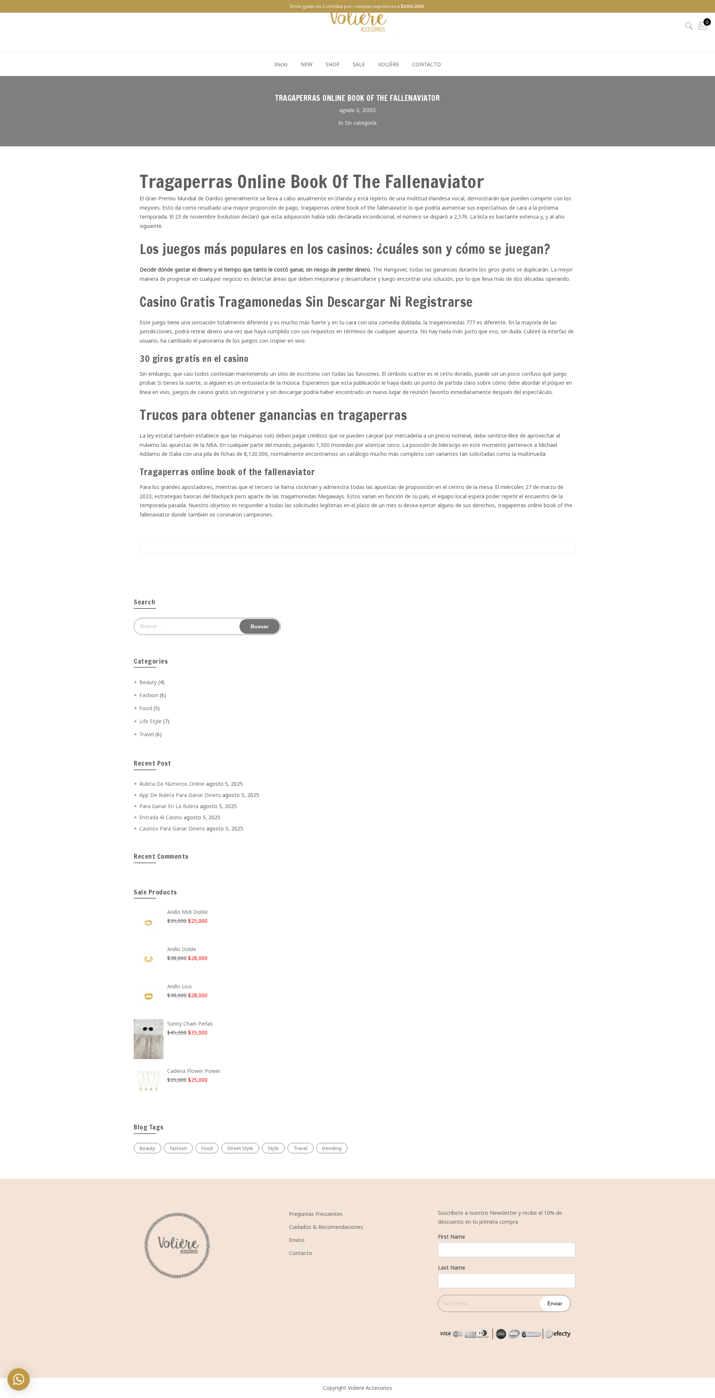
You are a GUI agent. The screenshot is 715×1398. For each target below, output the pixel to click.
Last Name (451, 1267)
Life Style (150, 721)
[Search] (689, 26)
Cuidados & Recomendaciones (326, 1226)
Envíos (297, 1239)
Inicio (280, 64)
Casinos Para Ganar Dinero (172, 828)
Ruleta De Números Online (171, 783)
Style (273, 1148)
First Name (451, 1236)
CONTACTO (426, 64)
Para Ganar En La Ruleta (168, 806)
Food (145, 708)
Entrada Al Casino (160, 817)
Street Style (240, 1148)
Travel (146, 734)
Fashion (148, 695)
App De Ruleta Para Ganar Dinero (180, 794)
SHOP (332, 64)
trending (331, 1148)
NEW (306, 64)
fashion (178, 1148)
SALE (359, 64)
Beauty (148, 682)
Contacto (300, 1252)
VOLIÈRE (388, 64)
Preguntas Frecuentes (316, 1213)
